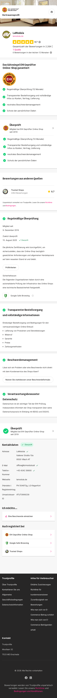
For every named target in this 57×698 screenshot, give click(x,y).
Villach (24, 459)
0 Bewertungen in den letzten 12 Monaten (31, 52)
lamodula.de (18, 36)
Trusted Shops (17, 190)
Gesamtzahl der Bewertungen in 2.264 (32, 46)
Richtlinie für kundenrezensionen (39, 592)
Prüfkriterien (10, 267)
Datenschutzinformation (12, 605)
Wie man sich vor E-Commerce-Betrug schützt (42, 612)
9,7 (37, 42)
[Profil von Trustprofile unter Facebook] (26, 677)
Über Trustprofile (9, 584)
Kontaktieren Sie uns (11, 589)
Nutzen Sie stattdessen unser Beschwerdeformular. (28, 380)
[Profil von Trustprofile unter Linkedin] (31, 677)
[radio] (14, 42)
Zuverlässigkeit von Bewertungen (39, 602)
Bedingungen (11, 206)
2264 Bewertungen (19, 193)
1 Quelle (17, 49)
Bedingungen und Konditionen (28, 691)
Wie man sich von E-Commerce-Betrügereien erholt (41, 625)
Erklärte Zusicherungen (41, 584)
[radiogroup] (23, 42)
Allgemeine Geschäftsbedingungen (12, 597)
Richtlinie (48, 202)
